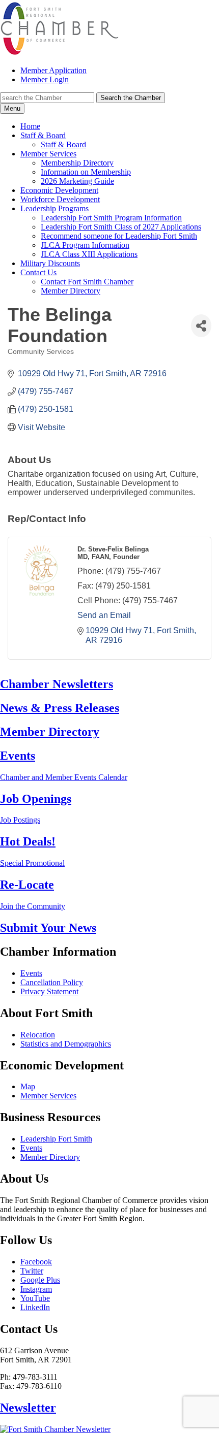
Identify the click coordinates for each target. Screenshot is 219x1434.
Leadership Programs (54, 208)
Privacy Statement (49, 991)
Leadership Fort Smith (56, 1138)
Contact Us (38, 272)
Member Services (48, 153)
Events (31, 973)
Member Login (44, 79)
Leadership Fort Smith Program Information (111, 217)
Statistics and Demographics (65, 1043)
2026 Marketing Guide (77, 181)
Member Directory (70, 290)
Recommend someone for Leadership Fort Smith (119, 236)
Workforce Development (60, 199)
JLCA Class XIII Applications (89, 254)
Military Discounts (50, 263)
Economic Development (59, 190)
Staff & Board (43, 135)
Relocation (37, 1034)
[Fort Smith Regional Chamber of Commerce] (59, 53)
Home (30, 126)
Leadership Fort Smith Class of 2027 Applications (121, 226)
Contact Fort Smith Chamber (87, 281)
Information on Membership (86, 172)
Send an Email (104, 615)
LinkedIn (35, 1307)
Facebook (36, 1261)
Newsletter (28, 1407)
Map (27, 1086)
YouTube (35, 1298)
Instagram (36, 1289)
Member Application (53, 70)
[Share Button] (201, 325)
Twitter (31, 1270)
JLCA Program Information (85, 245)
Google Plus (40, 1280)
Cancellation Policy (51, 982)
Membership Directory (77, 162)
